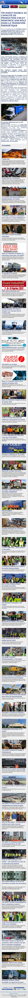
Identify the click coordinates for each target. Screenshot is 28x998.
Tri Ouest (10, 994)
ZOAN (25, 994)
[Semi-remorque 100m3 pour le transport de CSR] (14, 112)
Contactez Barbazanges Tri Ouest (8, 992)
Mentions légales (14, 993)
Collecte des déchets (22, 992)
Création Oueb (14, 995)
